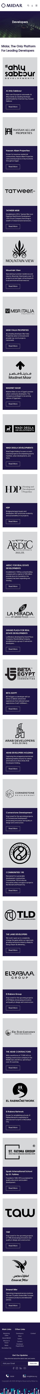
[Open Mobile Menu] (36, 5)
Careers (19, 1341)
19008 (12, 1376)
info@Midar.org (32, 1376)
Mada (6, 1345)
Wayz (20, 1336)
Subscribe (33, 1363)
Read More (13, 107)
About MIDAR (6, 1338)
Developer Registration (20, 1345)
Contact (33, 1333)
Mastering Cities (6, 1334)
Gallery (20, 1339)
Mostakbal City (6, 1348)
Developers (20, 1333)
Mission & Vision (6, 1342)
